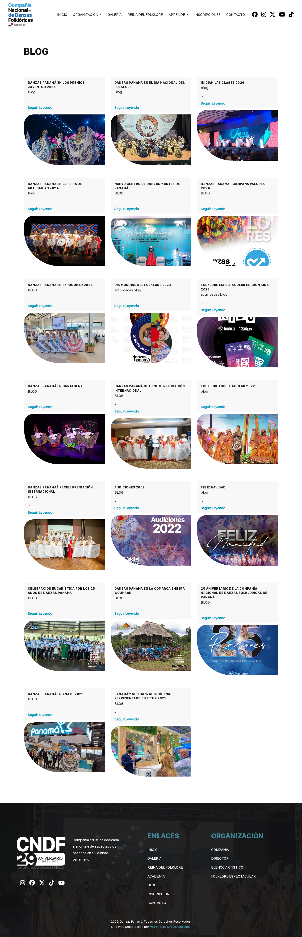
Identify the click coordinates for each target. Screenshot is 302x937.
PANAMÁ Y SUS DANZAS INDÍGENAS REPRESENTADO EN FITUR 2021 (143, 696)
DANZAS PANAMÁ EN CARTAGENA (55, 386)
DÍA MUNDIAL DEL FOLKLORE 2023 (142, 285)
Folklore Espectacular (233, 876)
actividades (123, 290)
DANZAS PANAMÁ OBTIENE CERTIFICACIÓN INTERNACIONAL (149, 388)
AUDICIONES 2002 (129, 487)
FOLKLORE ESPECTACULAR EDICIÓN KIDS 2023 (235, 287)
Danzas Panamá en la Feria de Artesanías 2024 (55, 186)
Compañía (220, 849)
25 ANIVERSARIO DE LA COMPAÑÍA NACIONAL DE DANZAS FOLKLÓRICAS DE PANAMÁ (234, 593)
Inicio (62, 14)
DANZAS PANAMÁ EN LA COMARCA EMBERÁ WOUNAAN (149, 591)
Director (220, 858)
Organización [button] (86, 14)
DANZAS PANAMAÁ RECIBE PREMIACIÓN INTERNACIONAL (60, 489)
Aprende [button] (177, 14)
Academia (156, 876)
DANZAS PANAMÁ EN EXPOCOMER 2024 (60, 285)
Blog (31, 92)
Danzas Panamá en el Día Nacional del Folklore (149, 85)
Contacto (235, 14)
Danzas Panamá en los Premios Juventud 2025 (56, 85)
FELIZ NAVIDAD (213, 487)
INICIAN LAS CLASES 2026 (222, 82)
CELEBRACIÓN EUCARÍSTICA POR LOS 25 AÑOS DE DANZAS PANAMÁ (61, 591)
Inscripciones (207, 14)
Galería (115, 14)
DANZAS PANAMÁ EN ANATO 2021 (55, 694)
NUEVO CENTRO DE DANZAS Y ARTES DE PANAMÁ (147, 186)
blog (137, 290)
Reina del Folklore (145, 14)
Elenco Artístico (227, 867)
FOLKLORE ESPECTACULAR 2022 (228, 386)
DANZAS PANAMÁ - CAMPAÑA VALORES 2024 (233, 186)
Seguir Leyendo (40, 107)
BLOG (118, 193)
